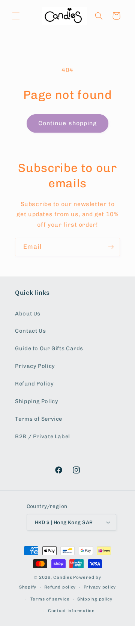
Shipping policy (94, 599)
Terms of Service (38, 418)
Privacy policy (100, 587)
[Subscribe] (111, 247)
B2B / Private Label (42, 436)
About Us (27, 313)
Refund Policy (34, 383)
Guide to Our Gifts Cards (49, 348)
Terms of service (50, 599)
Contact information (71, 610)
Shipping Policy (36, 401)
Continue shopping (67, 123)
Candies (62, 577)
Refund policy (60, 587)
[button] (15, 15)
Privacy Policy (35, 366)
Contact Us (30, 330)
